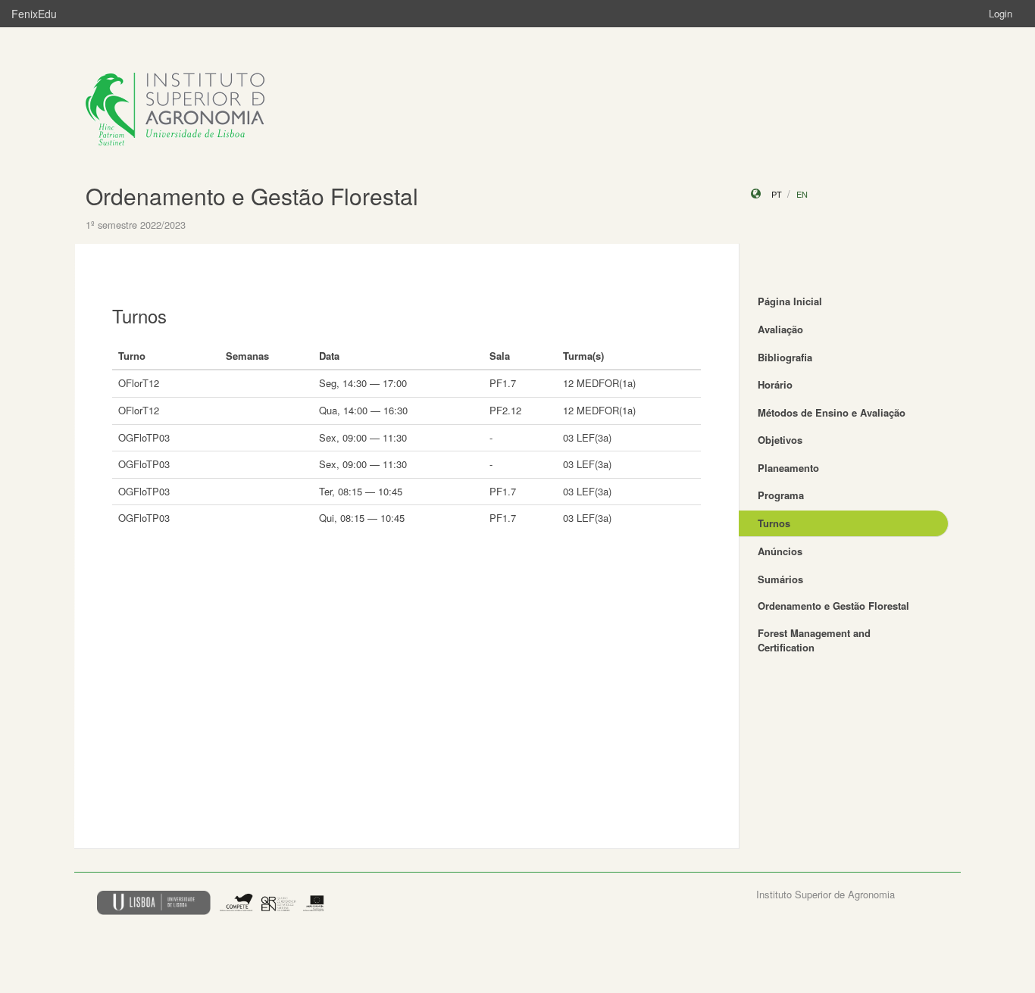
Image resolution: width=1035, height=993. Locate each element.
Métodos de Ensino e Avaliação (831, 412)
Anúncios (780, 551)
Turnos (774, 523)
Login (1000, 13)
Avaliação (780, 329)
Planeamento (788, 468)
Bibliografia (785, 357)
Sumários (780, 579)
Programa (781, 495)
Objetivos (780, 439)
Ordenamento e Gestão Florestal (252, 196)
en (802, 194)
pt (776, 194)
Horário (775, 384)
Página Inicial (790, 301)
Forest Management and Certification (814, 640)
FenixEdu (34, 13)
